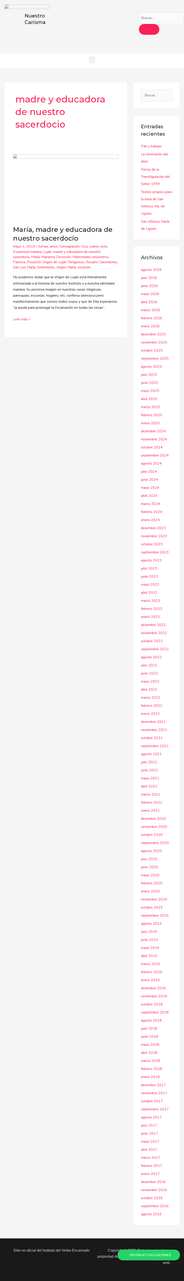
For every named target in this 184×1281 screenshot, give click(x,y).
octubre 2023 (152, 544)
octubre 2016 (152, 1198)
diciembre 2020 (153, 818)
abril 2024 (149, 495)
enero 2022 (150, 713)
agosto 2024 (151, 463)
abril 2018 (149, 1052)
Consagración (69, 246)
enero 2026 (150, 326)
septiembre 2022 (155, 649)
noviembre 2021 (154, 729)
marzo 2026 (150, 310)
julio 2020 (149, 859)
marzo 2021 (150, 794)
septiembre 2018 (155, 1012)
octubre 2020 (152, 834)
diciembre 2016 (153, 1181)
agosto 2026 (151, 269)
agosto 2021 (151, 754)
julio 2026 (149, 277)
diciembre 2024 (153, 431)
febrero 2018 (151, 1068)
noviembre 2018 (154, 996)
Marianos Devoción (56, 256)
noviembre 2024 (154, 439)
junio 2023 (149, 576)
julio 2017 (149, 1125)
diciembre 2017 (153, 1085)
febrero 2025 (151, 415)
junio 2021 (149, 770)
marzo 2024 (150, 503)
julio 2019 (149, 931)
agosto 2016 (151, 1214)
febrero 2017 (151, 1165)
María (35, 256)
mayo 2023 (150, 584)
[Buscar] (149, 29)
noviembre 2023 (154, 536)
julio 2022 (149, 665)
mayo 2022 (150, 681)
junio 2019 (149, 939)
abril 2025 (149, 398)
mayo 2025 (150, 390)
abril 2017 (149, 1149)
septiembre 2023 (155, 552)
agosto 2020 (151, 850)
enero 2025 (150, 423)
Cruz (84, 246)
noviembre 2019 (154, 899)
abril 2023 (149, 592)
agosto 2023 (151, 560)
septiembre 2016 (155, 1206)
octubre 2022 (152, 641)
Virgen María (66, 267)
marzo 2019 (150, 963)
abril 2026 (149, 302)
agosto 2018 (151, 1020)
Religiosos (76, 262)
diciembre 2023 (153, 528)
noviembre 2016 (154, 1189)
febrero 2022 (151, 705)
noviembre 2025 (154, 342)
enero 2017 (150, 1173)
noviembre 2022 (154, 633)
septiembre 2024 (155, 455)
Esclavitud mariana (27, 251)
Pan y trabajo (151, 146)
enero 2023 (150, 616)
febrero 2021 (151, 802)
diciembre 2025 (153, 334)
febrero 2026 (151, 318)
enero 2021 (150, 810)
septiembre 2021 (155, 746)
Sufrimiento (46, 267)
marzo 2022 (150, 697)
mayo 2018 (150, 1044)
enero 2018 (150, 1076)
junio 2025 (149, 382)
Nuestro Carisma (35, 19)
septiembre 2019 (155, 915)
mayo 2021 (150, 778)
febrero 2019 (151, 972)
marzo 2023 (150, 600)
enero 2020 (150, 891)
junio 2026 (149, 285)
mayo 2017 (150, 1141)
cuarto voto (98, 246)
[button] (92, 59)
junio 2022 (149, 673)
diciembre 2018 (153, 988)
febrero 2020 (151, 883)
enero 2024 (150, 520)
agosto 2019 (151, 923)
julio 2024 (149, 471)
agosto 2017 (151, 1117)
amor (54, 246)
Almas (43, 246)
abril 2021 (149, 786)
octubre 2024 (152, 447)
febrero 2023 (151, 608)
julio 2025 (149, 374)
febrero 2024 (151, 511)
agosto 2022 (151, 657)
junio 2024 (149, 479)
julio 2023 (149, 568)
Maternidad (81, 256)
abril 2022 (149, 689)
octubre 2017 (152, 1101)
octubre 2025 (152, 350)
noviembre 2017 (154, 1093)
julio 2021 (149, 762)
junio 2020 (149, 867)
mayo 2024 (150, 487)
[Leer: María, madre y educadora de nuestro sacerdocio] (65, 186)
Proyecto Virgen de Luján (46, 262)
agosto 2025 (151, 366)
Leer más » (21, 319)
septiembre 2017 (155, 1109)
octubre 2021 (152, 737)
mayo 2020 (150, 875)
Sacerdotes (108, 262)
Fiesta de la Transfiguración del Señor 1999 (155, 176)
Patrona (19, 262)
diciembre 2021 (153, 721)
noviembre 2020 (154, 826)
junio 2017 (149, 1133)
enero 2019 (150, 980)
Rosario (92, 262)
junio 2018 (149, 1036)
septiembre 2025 (155, 358)
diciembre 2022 (153, 624)
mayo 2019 (150, 947)
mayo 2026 (150, 293)
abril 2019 (149, 955)
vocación (84, 267)
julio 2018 (149, 1028)
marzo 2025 (150, 407)
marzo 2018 (150, 1060)
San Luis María (24, 267)
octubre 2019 (152, 907)
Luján (47, 251)
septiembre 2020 (155, 842)
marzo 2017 (150, 1157)
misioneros (100, 256)
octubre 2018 (152, 1004)
